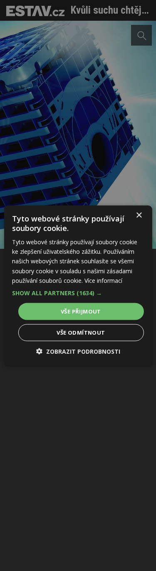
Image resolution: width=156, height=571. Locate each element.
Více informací (103, 280)
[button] (78, 292)
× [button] (139, 215)
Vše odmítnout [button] (81, 332)
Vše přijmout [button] (81, 311)
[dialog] (78, 285)
